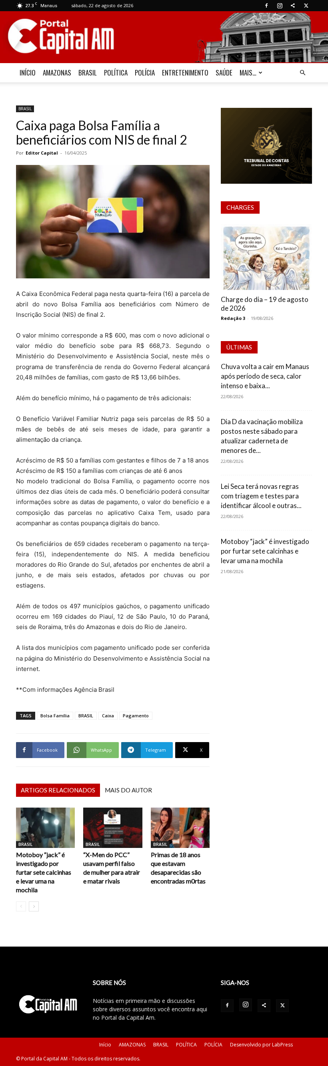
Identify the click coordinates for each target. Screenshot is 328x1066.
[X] (306, 5)
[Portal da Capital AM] (164, 37)
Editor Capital (42, 153)
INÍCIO (28, 72)
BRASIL (87, 72)
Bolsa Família (55, 716)
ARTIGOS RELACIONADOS (58, 790)
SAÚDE (224, 72)
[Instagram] (280, 5)
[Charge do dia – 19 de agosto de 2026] (266, 257)
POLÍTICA (116, 72)
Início (105, 1044)
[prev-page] (21, 906)
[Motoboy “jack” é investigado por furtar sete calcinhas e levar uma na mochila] (45, 828)
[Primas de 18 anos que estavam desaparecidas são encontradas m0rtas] (180, 828)
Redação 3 (233, 318)
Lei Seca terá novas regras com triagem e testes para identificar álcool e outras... (261, 496)
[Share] (293, 5)
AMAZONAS (57, 72)
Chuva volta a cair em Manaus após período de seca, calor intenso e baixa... (265, 376)
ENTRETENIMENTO (185, 72)
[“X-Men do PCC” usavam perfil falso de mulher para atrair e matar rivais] (112, 828)
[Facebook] (266, 5)
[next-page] (34, 906)
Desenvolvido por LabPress (261, 1044)
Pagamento (136, 716)
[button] (302, 73)
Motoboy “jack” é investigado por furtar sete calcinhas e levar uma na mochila (43, 872)
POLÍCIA (145, 72)
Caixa (108, 716)
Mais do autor (128, 790)
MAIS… (248, 72)
